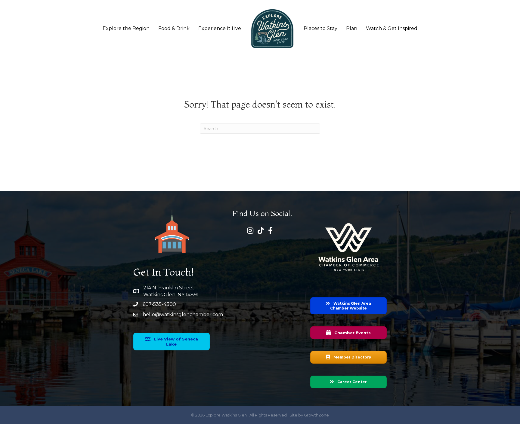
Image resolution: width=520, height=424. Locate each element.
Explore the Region (126, 28)
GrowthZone (316, 415)
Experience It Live (219, 28)
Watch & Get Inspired (391, 28)
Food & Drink (174, 28)
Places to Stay (320, 28)
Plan (351, 28)
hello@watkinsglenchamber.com (183, 314)
